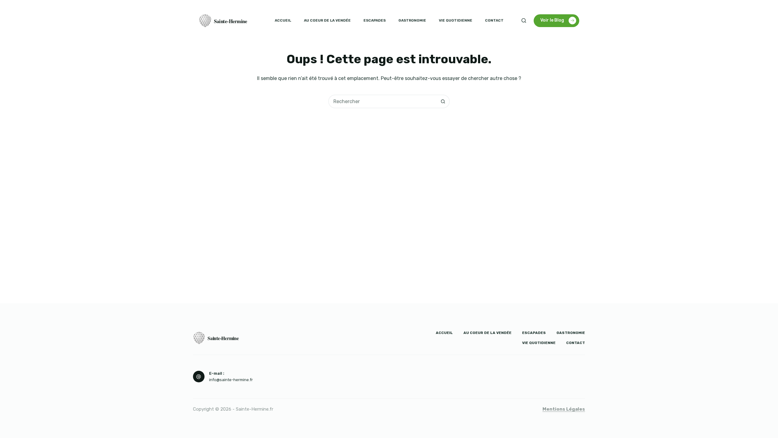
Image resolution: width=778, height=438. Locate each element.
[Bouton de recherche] (443, 101)
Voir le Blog (552, 20)
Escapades (374, 20)
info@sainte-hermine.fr (231, 379)
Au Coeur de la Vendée (327, 20)
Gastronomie (412, 20)
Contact (494, 20)
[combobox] (383, 101)
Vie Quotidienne (455, 20)
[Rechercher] (524, 20)
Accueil (283, 20)
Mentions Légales (563, 409)
